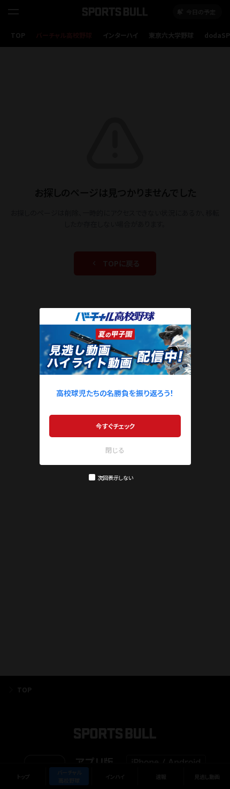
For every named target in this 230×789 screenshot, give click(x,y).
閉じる (115, 449)
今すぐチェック (115, 425)
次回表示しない (115, 478)
